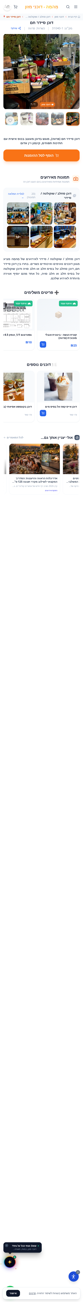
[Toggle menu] (76, 7)
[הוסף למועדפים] (10, 120)
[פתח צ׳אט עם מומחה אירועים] (9, 1262)
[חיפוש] (68, 6)
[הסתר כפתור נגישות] (78, 1272)
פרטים (32, 1293)
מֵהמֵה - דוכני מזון (41, 7)
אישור (13, 1293)
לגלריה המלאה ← (16, 195)
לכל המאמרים (15, 437)
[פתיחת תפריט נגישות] (74, 1276)
